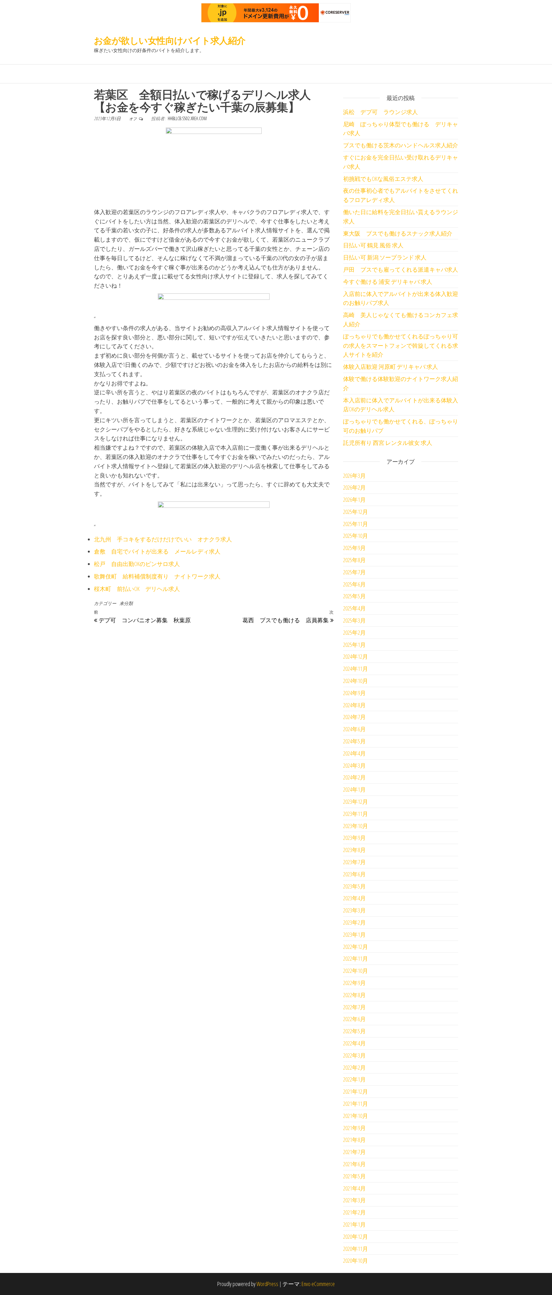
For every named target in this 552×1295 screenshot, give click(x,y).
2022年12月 (355, 946)
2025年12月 (355, 512)
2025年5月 (354, 596)
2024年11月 (355, 668)
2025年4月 (354, 608)
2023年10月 (355, 826)
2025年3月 (354, 620)
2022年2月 (354, 1067)
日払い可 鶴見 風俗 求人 (373, 245)
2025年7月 (354, 572)
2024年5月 (354, 741)
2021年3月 (354, 1200)
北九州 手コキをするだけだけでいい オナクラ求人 (163, 539)
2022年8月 (354, 995)
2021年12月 (355, 1091)
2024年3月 (354, 765)
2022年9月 (354, 983)
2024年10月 (355, 681)
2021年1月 (354, 1224)
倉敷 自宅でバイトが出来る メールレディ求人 (157, 551)
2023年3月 (354, 910)
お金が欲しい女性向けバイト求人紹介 (169, 40)
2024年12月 (355, 656)
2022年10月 (355, 970)
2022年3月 (354, 1055)
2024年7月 (354, 717)
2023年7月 (354, 862)
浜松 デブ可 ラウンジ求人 (380, 112)
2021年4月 (354, 1188)
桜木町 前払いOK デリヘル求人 (137, 589)
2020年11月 (355, 1248)
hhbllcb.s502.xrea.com (187, 118)
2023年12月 (355, 801)
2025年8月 (354, 560)
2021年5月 (354, 1176)
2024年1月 (354, 789)
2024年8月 (354, 705)
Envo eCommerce (318, 1284)
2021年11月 (355, 1103)
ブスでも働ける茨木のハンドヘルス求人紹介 (400, 145)
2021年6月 (354, 1164)
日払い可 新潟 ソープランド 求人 (384, 257)
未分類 (126, 603)
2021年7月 (354, 1152)
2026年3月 (354, 475)
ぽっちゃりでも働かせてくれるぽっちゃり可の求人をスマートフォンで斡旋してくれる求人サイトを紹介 (400, 345)
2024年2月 (354, 777)
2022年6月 (354, 1019)
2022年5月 (354, 1031)
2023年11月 (355, 814)
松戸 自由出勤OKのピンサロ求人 (137, 564)
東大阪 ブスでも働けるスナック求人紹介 (397, 233)
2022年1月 (354, 1079)
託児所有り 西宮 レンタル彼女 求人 (387, 442)
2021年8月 (354, 1140)
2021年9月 (354, 1128)
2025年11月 (355, 524)
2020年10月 (355, 1260)
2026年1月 (354, 499)
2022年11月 (355, 958)
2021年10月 (355, 1116)
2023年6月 (354, 874)
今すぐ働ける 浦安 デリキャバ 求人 (387, 281)
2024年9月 (354, 693)
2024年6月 (354, 729)
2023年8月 (354, 850)
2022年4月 (354, 1043)
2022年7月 (354, 1007)
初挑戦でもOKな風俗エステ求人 (383, 178)
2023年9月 (354, 837)
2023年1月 (354, 934)
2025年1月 (354, 644)
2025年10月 (355, 535)
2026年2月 (354, 487)
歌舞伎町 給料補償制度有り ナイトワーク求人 (157, 576)
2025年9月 (354, 548)
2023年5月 (354, 886)
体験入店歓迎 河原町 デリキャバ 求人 (390, 366)
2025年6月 (354, 584)
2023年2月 (354, 922)
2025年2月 (354, 632)
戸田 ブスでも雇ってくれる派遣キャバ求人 (400, 269)
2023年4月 (354, 898)
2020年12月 (355, 1236)
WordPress (267, 1284)
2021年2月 (354, 1212)
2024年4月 (354, 753)
